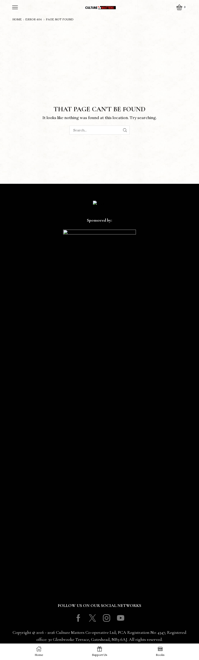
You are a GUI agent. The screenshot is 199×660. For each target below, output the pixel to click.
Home (17, 19)
